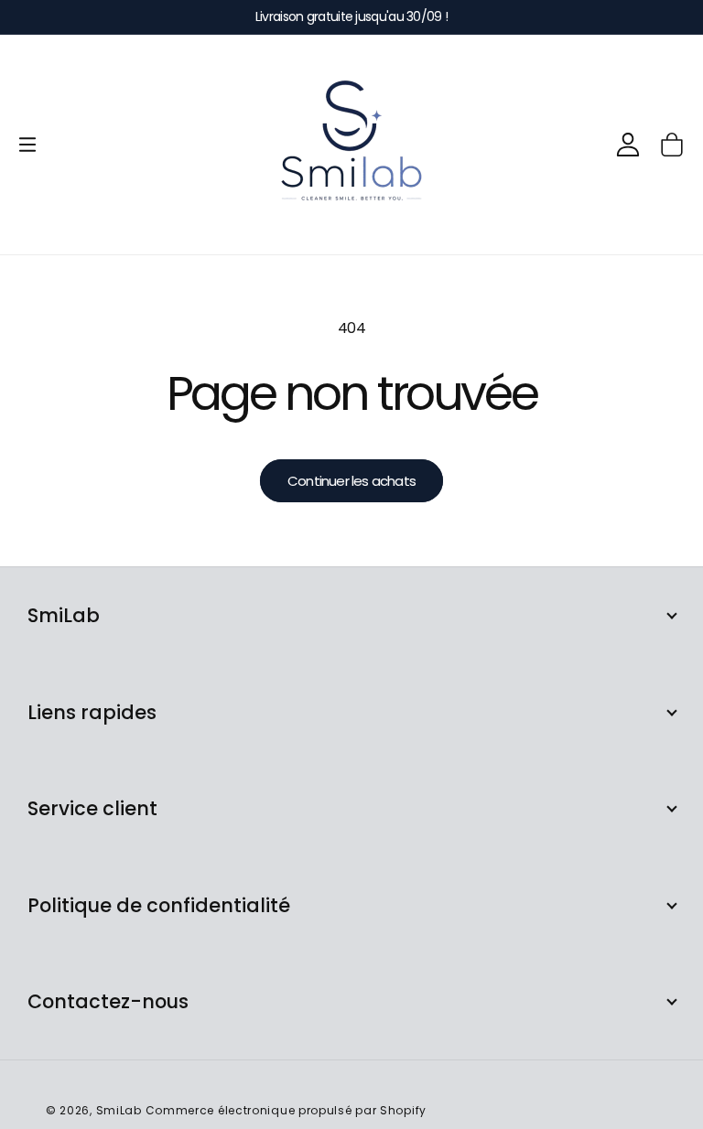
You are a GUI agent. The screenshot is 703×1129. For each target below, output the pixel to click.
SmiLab (119, 1110)
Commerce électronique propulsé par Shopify (286, 1110)
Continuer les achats (351, 480)
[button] (27, 144)
